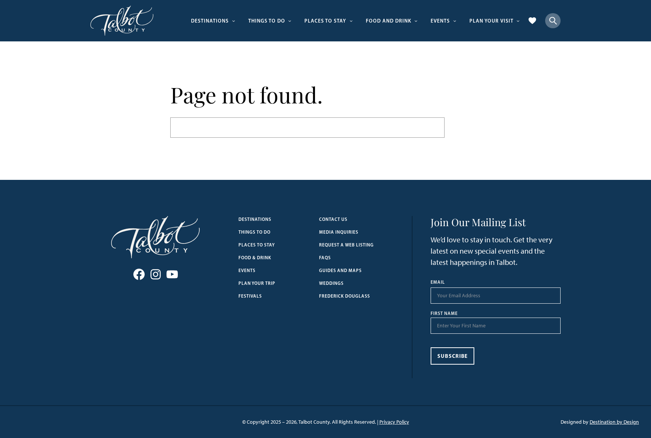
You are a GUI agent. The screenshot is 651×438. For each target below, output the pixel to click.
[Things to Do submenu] (289, 20)
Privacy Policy (394, 422)
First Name (444, 313)
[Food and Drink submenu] (415, 20)
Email (438, 282)
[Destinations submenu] (233, 20)
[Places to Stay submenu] (351, 20)
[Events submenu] (454, 20)
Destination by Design (614, 422)
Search (462, 127)
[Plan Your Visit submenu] (518, 20)
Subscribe (452, 356)
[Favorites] (532, 20)
